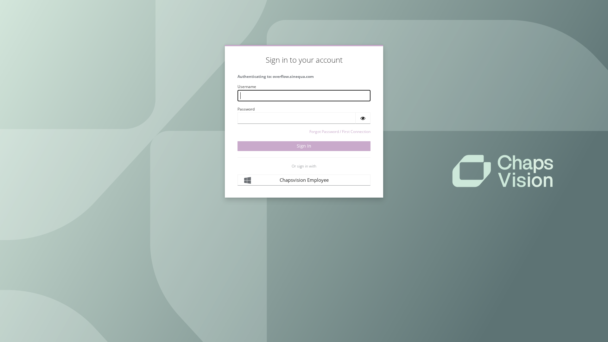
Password (246, 109)
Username (247, 86)
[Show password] (362, 118)
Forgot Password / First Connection (339, 131)
